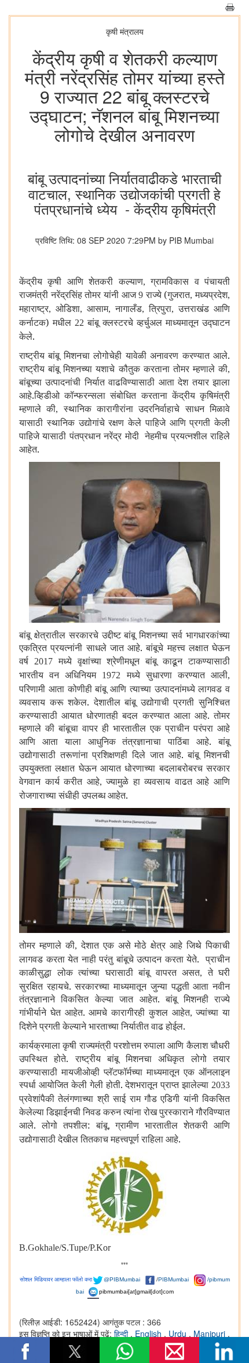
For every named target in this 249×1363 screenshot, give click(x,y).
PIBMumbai (173, 1279)
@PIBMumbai (122, 1279)
